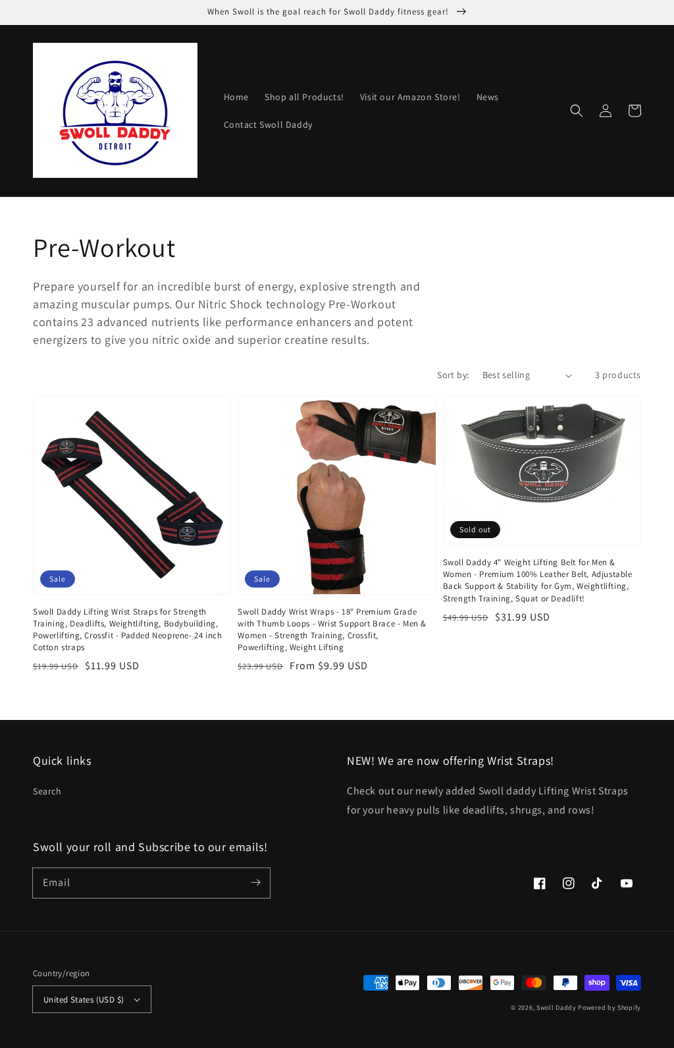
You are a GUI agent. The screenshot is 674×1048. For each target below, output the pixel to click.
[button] (576, 110)
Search (47, 791)
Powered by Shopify (609, 1007)
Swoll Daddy (556, 1007)
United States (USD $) (83, 999)
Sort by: (453, 375)
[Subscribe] (255, 882)
